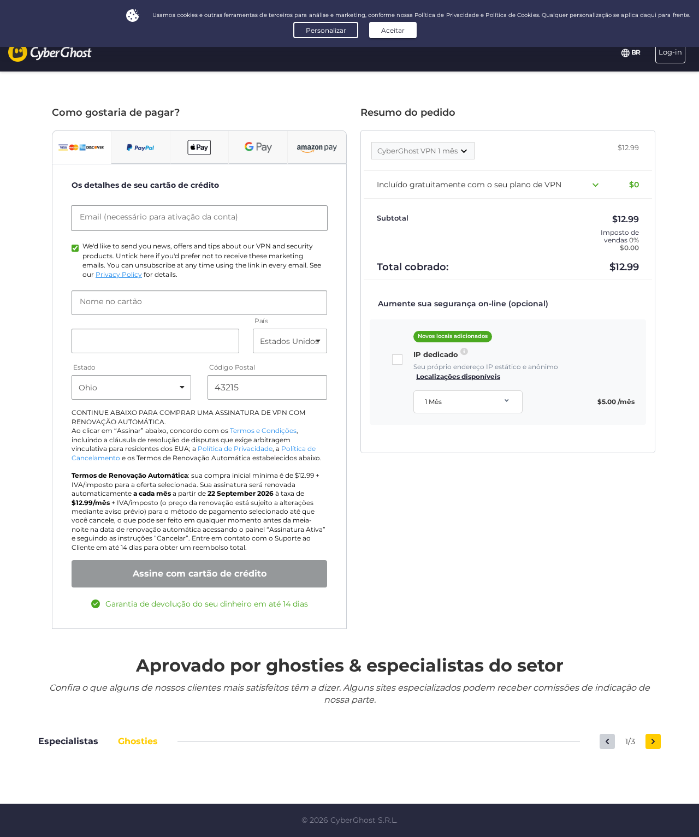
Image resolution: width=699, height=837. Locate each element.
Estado (84, 368)
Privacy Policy (119, 274)
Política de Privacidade (235, 449)
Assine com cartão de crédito (199, 573)
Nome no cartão (111, 301)
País (261, 321)
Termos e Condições (263, 431)
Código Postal (232, 368)
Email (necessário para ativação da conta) (159, 217)
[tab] (81, 147)
